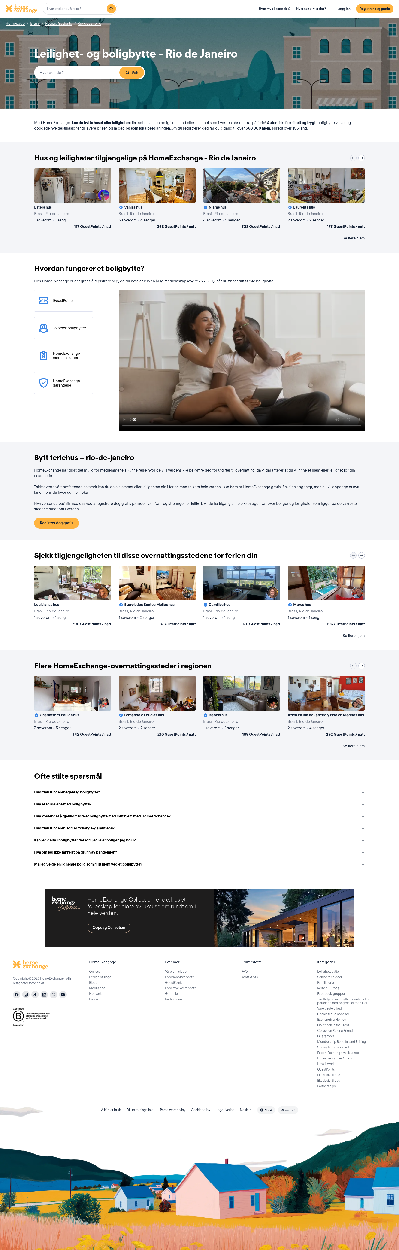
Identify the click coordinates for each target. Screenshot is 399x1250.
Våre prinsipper (176, 971)
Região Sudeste (58, 23)
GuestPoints (174, 982)
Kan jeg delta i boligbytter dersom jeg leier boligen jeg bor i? (85, 840)
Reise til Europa (328, 988)
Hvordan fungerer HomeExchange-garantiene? (74, 828)
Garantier (172, 994)
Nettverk (95, 994)
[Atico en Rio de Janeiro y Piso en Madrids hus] (326, 707)
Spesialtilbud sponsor (333, 1014)
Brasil (35, 23)
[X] (53, 994)
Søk (135, 72)
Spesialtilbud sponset (333, 1047)
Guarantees (326, 1036)
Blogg (93, 982)
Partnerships (326, 1086)
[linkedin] (44, 994)
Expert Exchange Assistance (338, 1053)
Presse (94, 999)
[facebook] (16, 994)
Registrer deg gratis (375, 9)
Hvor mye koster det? (275, 9)
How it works (326, 1064)
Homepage (15, 23)
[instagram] (26, 994)
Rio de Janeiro (89, 23)
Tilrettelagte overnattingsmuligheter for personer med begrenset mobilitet (345, 1001)
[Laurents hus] (326, 199)
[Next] (361, 158)
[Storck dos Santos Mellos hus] (157, 597)
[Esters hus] (72, 199)
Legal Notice (225, 1110)
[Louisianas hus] (72, 597)
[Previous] (353, 158)
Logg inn (344, 9)
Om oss (94, 971)
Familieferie (325, 982)
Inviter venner (175, 999)
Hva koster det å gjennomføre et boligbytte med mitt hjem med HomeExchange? (102, 816)
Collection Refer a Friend (335, 1030)
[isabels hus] (241, 707)
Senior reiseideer (329, 977)
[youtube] (62, 994)
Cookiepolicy (200, 1110)
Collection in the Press (333, 1025)
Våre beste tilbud (329, 1008)
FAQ (244, 971)
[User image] (103, 195)
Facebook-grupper (331, 994)
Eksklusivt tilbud (328, 1075)
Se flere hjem (354, 238)
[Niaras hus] (241, 199)
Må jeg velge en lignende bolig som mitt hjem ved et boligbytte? (88, 864)
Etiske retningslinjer (140, 1110)
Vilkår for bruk (111, 1110)
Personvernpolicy (172, 1110)
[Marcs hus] (326, 597)
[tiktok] (35, 994)
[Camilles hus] (241, 597)
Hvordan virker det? (311, 9)
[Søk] (111, 8)
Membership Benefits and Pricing (341, 1042)
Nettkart (246, 1110)
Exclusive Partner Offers (334, 1058)
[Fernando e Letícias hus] (157, 707)
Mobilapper (97, 988)
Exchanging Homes (331, 1019)
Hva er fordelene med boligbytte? (62, 804)
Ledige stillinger (100, 977)
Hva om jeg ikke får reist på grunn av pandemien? (75, 852)
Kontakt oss (249, 977)
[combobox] (80, 8)
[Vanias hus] (157, 199)
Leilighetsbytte (328, 971)
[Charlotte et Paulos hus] (72, 707)
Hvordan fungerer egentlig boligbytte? (67, 792)
